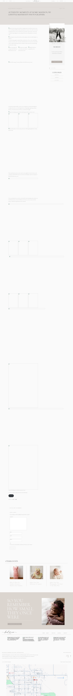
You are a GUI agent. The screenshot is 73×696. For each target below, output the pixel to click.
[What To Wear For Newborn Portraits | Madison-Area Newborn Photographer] (16, 572)
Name (11, 532)
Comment (11, 516)
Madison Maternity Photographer (15, 8)
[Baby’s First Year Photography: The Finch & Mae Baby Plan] (56, 572)
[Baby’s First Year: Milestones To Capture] (36, 572)
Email (11, 535)
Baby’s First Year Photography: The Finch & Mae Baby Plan (56, 584)
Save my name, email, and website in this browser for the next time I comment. (21, 544)
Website (11, 539)
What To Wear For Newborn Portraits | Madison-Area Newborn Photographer (16, 585)
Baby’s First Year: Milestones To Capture (36, 583)
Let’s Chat (11, 495)
